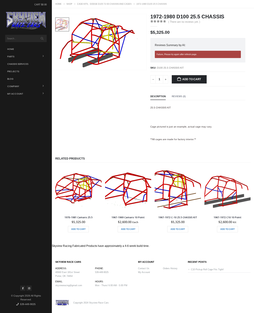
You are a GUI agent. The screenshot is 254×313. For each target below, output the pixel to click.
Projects (13, 71)
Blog (10, 79)
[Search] (42, 38)
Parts (10, 56)
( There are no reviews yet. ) (184, 21)
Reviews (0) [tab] (179, 96)
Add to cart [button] (78, 229)
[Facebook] (22, 288)
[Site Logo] (26, 21)
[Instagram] (29, 288)
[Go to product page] (78, 190)
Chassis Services (17, 64)
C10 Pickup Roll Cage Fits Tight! (207, 269)
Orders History (170, 268)
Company (13, 86)
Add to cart (191, 79)
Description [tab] (158, 96)
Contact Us (143, 268)
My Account (15, 93)
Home (10, 49)
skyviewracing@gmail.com (68, 285)
